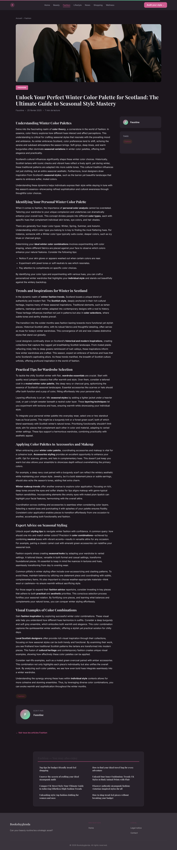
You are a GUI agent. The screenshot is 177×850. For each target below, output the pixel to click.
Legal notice (136, 828)
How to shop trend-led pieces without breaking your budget (110, 796)
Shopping (98, 5)
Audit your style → (155, 5)
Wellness (110, 5)
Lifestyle (78, 5)
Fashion (66, 5)
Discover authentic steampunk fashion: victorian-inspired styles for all (111, 787)
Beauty (56, 5)
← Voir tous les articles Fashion (31, 732)
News (87, 5)
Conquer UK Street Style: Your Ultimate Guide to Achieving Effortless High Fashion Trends (61, 787)
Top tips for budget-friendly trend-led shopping (57, 769)
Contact (134, 833)
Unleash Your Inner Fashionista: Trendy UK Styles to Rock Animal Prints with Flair (113, 778)
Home (47, 5)
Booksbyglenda (20, 824)
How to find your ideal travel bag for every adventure (112, 769)
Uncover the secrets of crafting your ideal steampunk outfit (59, 778)
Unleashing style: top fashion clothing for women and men (59, 796)
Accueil (19, 18)
